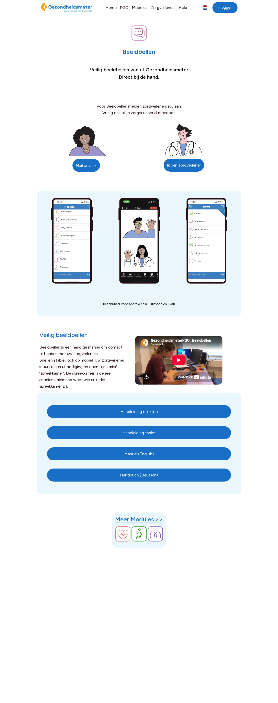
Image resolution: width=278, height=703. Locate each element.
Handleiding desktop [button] (139, 411)
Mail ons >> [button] (86, 165)
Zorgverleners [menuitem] (163, 7)
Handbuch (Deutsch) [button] (139, 475)
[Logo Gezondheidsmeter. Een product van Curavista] (64, 7)
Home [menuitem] (111, 7)
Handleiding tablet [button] (139, 432)
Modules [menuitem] (139, 7)
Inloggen (225, 7)
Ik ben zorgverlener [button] (184, 165)
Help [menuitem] (183, 7)
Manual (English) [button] (139, 453)
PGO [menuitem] (124, 7)
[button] (205, 7)
